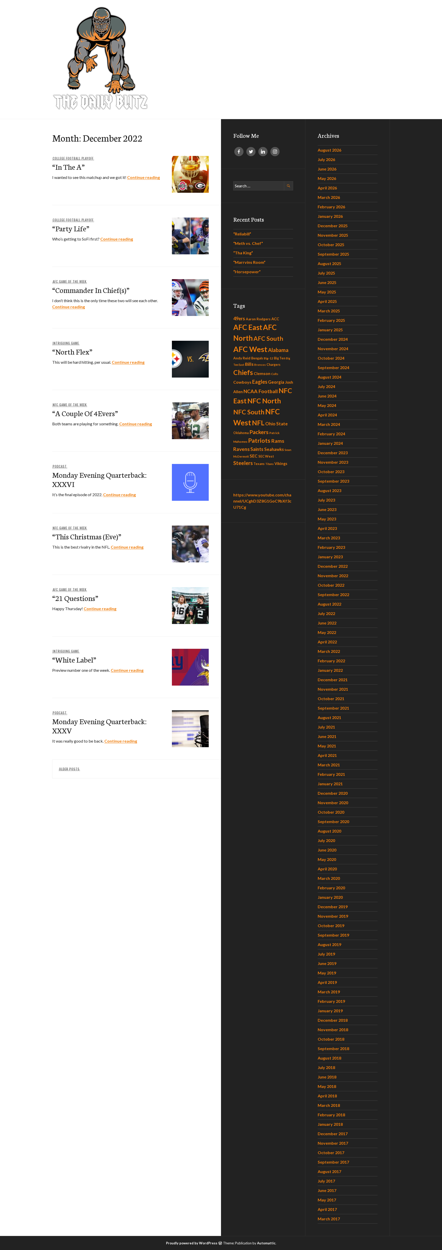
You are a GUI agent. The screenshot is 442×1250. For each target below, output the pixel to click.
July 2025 (326, 272)
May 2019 (327, 972)
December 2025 (333, 225)
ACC (275, 319)
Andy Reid (241, 358)
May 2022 (327, 632)
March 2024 (329, 424)
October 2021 (331, 698)
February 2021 (331, 774)
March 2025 (329, 310)
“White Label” (74, 659)
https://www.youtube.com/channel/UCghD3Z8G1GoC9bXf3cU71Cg (262, 500)
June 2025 (327, 282)
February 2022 (331, 660)
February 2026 (331, 206)
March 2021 (329, 764)
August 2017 (329, 1171)
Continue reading (143, 177)
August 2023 (329, 490)
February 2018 (331, 1114)
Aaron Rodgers (258, 319)
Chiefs (243, 372)
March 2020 (329, 878)
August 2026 (329, 149)
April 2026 (327, 187)
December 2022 (333, 566)
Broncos (260, 364)
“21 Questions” (75, 598)
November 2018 (333, 1029)
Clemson (262, 373)
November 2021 (333, 689)
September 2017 (333, 1162)
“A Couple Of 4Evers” (85, 413)
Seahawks (274, 449)
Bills (249, 364)
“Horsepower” (247, 271)
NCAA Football (261, 391)
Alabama (278, 350)
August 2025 (329, 263)
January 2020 (330, 897)
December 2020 (333, 793)
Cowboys (242, 382)
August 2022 (329, 603)
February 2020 (331, 887)
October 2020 (331, 812)
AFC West (250, 349)
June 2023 (327, 509)
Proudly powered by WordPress (191, 1243)
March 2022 (329, 651)
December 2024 (333, 339)
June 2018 (327, 1076)
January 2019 (330, 1010)
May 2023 (327, 518)
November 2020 (333, 802)
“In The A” (68, 166)
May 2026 (327, 178)
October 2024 (331, 358)
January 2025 (330, 329)
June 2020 (327, 849)
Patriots (259, 440)
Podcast (60, 466)
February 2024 (331, 433)
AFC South (268, 338)
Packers (259, 432)
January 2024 (330, 443)
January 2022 (330, 670)
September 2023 (333, 481)
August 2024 (329, 376)
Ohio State (276, 423)
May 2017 (327, 1199)
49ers (239, 318)
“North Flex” (72, 351)
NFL (258, 423)
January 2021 (330, 783)
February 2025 (331, 320)
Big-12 (268, 358)
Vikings (280, 463)
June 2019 (327, 963)
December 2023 (333, 452)
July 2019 (326, 953)
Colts (274, 374)
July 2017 (326, 1180)
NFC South (248, 412)
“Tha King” (243, 252)
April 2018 (327, 1095)
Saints (256, 449)
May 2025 (327, 291)
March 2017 (329, 1218)
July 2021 (326, 726)
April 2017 (327, 1209)
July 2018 (326, 1067)
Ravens (241, 449)
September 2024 (333, 367)
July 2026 (326, 159)
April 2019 (327, 982)
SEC (254, 456)
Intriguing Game (66, 343)
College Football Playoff (73, 158)
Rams (277, 441)
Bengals (257, 358)
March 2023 (329, 537)
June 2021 (327, 736)
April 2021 (327, 755)
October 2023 (331, 471)
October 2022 (331, 585)
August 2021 (329, 717)
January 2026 (330, 216)
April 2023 (327, 528)
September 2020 (333, 821)
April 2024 (327, 414)
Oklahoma (241, 433)
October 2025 (331, 244)
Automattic (266, 1243)
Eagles (259, 382)
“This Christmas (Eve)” (86, 536)
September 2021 (333, 708)
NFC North (264, 400)
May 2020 (327, 859)
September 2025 (333, 254)
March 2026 (329, 197)
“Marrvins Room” (249, 262)
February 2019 (331, 1001)
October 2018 (331, 1039)
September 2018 (333, 1048)
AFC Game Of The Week (70, 281)
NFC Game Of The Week (70, 404)
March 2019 (329, 991)
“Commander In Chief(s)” (90, 290)
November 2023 (333, 462)
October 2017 (331, 1152)
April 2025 (327, 301)
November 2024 (333, 348)
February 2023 (331, 547)
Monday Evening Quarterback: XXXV (99, 725)
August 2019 (329, 944)
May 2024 (327, 405)
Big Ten (279, 358)
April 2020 (327, 868)
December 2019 (333, 906)
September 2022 (333, 594)
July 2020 (326, 840)
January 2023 (330, 556)
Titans (269, 463)
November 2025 (333, 235)
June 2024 (327, 395)
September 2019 (333, 935)
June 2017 (327, 1190)
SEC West (266, 456)
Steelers (243, 463)
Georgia (276, 382)
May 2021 (327, 745)
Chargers (273, 365)
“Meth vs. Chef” (248, 243)
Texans (258, 464)
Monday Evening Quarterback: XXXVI (99, 479)
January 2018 (330, 1124)
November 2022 (333, 575)
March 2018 (329, 1105)
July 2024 (326, 386)
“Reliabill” (242, 233)
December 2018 (333, 1020)
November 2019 (333, 916)
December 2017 (333, 1133)
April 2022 (327, 641)
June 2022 (327, 622)
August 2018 (329, 1057)
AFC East (247, 327)
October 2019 (331, 925)
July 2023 (326, 499)
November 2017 (333, 1143)
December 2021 (333, 679)
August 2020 (329, 830)
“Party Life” (70, 228)
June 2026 (327, 168)
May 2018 (327, 1086)
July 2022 (326, 613)
